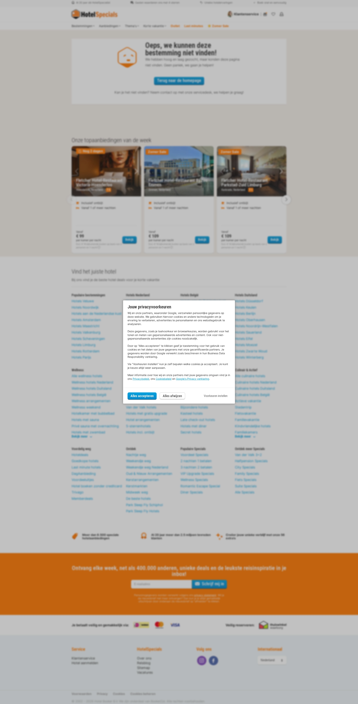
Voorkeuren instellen (215, 396)
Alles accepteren (142, 396)
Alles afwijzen (172, 396)
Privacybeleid (141, 378)
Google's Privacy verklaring (192, 378)
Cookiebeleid (164, 378)
